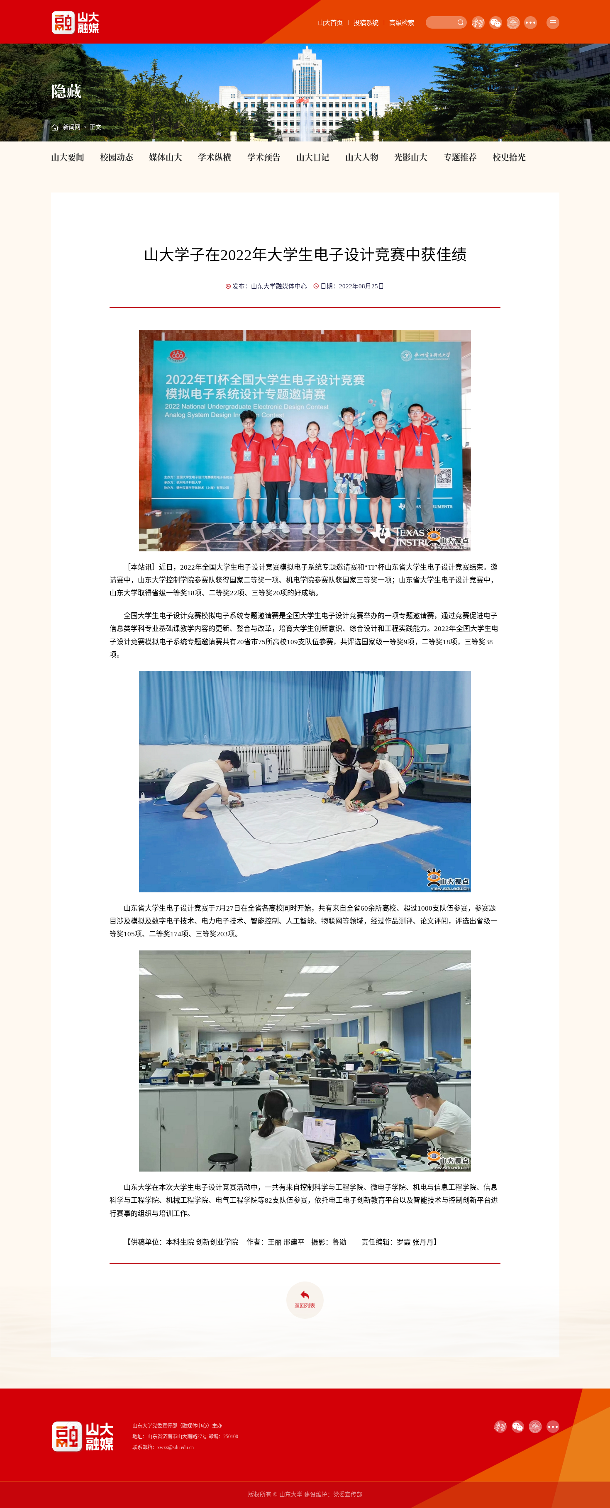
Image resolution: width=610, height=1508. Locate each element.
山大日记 (312, 157)
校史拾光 (509, 157)
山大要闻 (67, 157)
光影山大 (410, 157)
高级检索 (401, 22)
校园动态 (116, 157)
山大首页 (330, 22)
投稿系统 (366, 22)
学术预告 (264, 157)
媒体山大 (165, 157)
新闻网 (72, 127)
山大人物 (361, 157)
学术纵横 (214, 157)
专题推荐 (460, 157)
